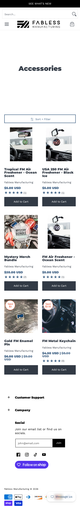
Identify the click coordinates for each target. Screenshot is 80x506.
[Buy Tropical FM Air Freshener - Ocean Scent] (21, 144)
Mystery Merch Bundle (17, 258)
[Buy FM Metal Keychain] (59, 316)
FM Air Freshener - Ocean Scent (58, 258)
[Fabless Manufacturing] (38, 24)
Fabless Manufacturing (18, 182)
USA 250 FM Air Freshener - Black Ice (58, 172)
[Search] (74, 14)
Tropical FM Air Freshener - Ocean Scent (20, 172)
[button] (72, 24)
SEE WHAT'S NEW (40, 3)
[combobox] (36, 14)
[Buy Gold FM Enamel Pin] (21, 316)
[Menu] (6, 24)
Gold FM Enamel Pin (18, 342)
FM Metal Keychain (59, 341)
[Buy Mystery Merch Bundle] (21, 232)
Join (58, 442)
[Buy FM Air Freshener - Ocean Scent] (59, 232)
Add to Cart (21, 201)
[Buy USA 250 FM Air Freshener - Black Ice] (59, 144)
